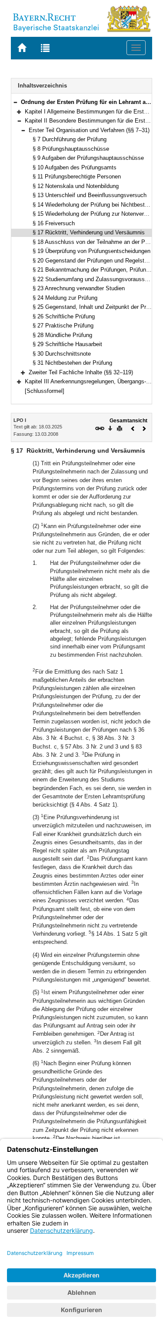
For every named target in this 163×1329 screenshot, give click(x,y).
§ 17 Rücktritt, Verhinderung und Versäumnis (89, 232)
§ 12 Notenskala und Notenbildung (76, 186)
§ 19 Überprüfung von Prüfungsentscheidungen (91, 251)
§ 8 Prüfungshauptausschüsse (71, 149)
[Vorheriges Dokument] (133, 428)
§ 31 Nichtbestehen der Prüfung (72, 363)
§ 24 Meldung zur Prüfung (65, 298)
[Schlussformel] (44, 391)
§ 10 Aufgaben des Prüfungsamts (74, 167)
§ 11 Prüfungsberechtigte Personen (77, 176)
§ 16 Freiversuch (54, 223)
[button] (15, 102)
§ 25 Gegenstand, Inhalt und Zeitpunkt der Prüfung (96, 307)
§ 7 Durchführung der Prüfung (69, 139)
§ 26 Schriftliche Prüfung (64, 316)
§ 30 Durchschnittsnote (62, 353)
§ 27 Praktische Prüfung (63, 325)
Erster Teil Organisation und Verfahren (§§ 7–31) (89, 130)
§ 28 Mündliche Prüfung (62, 335)
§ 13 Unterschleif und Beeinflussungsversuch (89, 195)
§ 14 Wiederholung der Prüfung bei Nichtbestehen (95, 204)
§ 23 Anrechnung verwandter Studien (79, 288)
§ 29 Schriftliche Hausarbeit (67, 344)
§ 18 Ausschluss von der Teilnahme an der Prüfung (97, 242)
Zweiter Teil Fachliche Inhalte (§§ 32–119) (81, 372)
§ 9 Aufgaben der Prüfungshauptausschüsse (88, 158)
